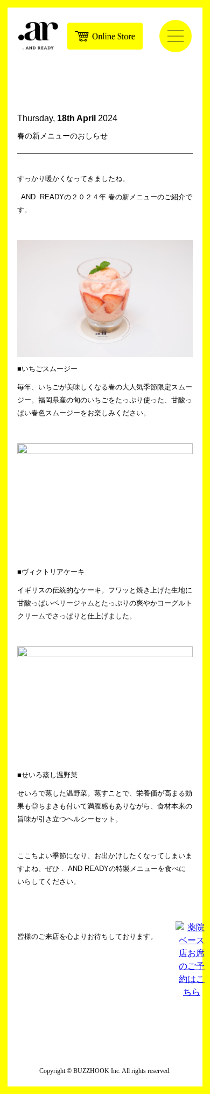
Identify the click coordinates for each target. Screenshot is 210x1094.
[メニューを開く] (175, 36)
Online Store (105, 36)
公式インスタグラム (81, 994)
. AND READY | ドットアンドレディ (38, 36)
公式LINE (129, 994)
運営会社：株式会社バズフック (105, 1046)
